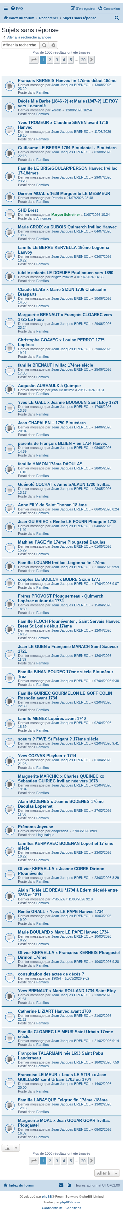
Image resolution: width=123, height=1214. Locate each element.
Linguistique (45, 835)
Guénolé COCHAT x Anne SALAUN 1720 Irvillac (64, 484)
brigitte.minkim (62, 277)
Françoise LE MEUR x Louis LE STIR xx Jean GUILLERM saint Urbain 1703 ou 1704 (62, 1077)
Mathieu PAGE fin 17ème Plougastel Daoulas (61, 542)
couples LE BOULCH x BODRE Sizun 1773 (59, 579)
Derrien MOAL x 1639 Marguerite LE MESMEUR (64, 193)
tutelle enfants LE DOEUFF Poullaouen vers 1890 (65, 272)
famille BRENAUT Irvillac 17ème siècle (55, 365)
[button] (33, 59)
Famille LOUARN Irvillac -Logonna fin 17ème (61, 562)
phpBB (47, 1196)
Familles (42, 92)
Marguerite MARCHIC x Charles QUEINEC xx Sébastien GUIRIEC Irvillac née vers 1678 (61, 778)
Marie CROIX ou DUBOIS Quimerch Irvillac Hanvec (67, 227)
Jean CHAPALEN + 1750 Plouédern (52, 423)
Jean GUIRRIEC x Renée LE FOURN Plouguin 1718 (67, 521)
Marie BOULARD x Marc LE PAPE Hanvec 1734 (63, 932)
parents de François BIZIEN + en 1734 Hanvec (62, 443)
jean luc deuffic (62, 390)
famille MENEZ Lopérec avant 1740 (52, 718)
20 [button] (83, 59)
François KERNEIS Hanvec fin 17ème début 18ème (67, 80)
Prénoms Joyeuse (35, 826)
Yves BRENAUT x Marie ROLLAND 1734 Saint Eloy (67, 990)
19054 (56, 978)
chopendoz (59, 831)
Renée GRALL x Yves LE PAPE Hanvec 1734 (60, 911)
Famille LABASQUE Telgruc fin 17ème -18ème (63, 1100)
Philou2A (58, 899)
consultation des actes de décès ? (51, 974)
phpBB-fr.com (70, 1202)
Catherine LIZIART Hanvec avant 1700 (54, 1011)
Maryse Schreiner (65, 214)
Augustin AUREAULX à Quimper (49, 385)
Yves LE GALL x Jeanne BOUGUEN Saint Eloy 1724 (68, 402)
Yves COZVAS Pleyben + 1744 (47, 755)
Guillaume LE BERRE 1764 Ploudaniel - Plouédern (67, 147)
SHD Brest (28, 210)
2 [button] (50, 59)
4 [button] (64, 59)
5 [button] (71, 59)
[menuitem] (16, 8)
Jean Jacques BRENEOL (71, 85)
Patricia (57, 198)
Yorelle (56, 110)
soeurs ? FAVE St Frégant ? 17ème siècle (58, 739)
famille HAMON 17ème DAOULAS (50, 464)
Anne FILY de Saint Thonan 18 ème (52, 505)
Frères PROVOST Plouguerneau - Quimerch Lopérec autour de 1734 (60, 598)
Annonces (44, 218)
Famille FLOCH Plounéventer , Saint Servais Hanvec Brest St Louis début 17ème (69, 623)
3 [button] (57, 59)
